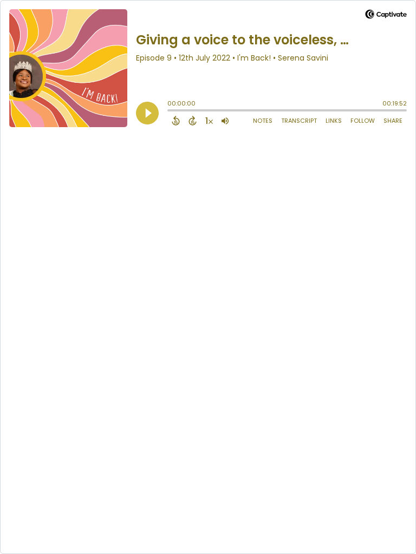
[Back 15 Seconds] (175, 120)
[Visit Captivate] (386, 16)
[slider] (170, 111)
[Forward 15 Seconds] (192, 120)
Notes (262, 120)
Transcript (299, 120)
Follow (362, 120)
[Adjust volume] (225, 120)
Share (393, 120)
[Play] (147, 113)
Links (334, 120)
